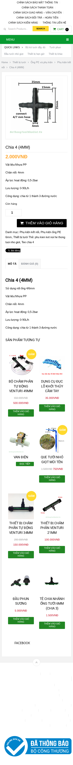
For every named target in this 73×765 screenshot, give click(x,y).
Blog (45, 674)
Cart (62, 29)
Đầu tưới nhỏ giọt (13, 54)
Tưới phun (55, 47)
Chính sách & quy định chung (36, 685)
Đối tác (45, 710)
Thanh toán (34, 720)
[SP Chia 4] (36, 134)
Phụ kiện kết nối (29, 232)
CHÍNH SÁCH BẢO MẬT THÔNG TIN (37, 2)
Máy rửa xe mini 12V (17, 715)
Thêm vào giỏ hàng (44, 223)
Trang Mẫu (58, 725)
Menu (10, 39)
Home (4, 62)
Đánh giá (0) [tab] (29, 263)
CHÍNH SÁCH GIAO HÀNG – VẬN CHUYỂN (37, 12)
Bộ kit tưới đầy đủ (35, 47)
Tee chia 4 (28, 242)
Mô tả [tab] (12, 263)
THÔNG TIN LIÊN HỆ (54, 22)
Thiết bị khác (56, 54)
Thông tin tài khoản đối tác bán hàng (28, 725)
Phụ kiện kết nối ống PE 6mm (50, 715)
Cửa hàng (15, 710)
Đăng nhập (30, 710)
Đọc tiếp (25, 464)
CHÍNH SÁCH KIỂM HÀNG (23, 22)
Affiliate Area (32, 674)
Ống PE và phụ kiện (42, 62)
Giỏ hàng (58, 710)
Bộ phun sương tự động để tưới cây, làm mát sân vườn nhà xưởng (36, 678)
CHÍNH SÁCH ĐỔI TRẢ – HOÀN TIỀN (37, 17)
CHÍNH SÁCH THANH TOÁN (37, 7)
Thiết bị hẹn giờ (36, 54)
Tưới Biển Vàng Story (36, 730)
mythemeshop (42, 668)
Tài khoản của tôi (13, 720)
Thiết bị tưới (19, 62)
